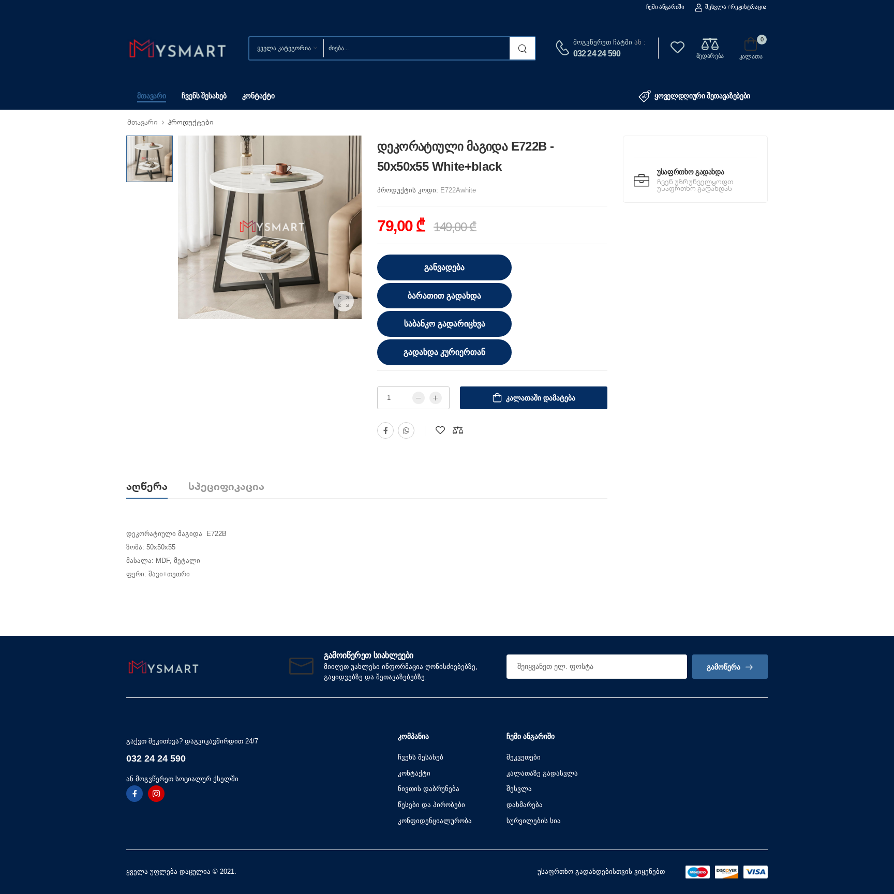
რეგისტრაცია (749, 7)
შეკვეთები (523, 757)
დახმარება (524, 805)
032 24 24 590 (597, 53)
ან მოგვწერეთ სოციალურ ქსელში (182, 779)
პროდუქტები (191, 122)
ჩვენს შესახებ (204, 96)
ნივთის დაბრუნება (428, 789)
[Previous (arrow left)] (230, 625)
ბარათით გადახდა (444, 295)
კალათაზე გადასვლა (542, 773)
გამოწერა (723, 667)
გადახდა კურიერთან (444, 352)
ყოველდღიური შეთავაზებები (702, 96)
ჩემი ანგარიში (665, 7)
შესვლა (715, 7)
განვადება (444, 267)
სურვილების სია (533, 821)
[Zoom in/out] (664, 623)
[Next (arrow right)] (243, 625)
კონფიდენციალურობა (435, 821)
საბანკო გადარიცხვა (444, 323)
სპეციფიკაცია (226, 486)
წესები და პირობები (431, 805)
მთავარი (151, 96)
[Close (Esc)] (668, 623)
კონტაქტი (258, 96)
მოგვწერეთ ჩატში (602, 42)
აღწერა (147, 486)
